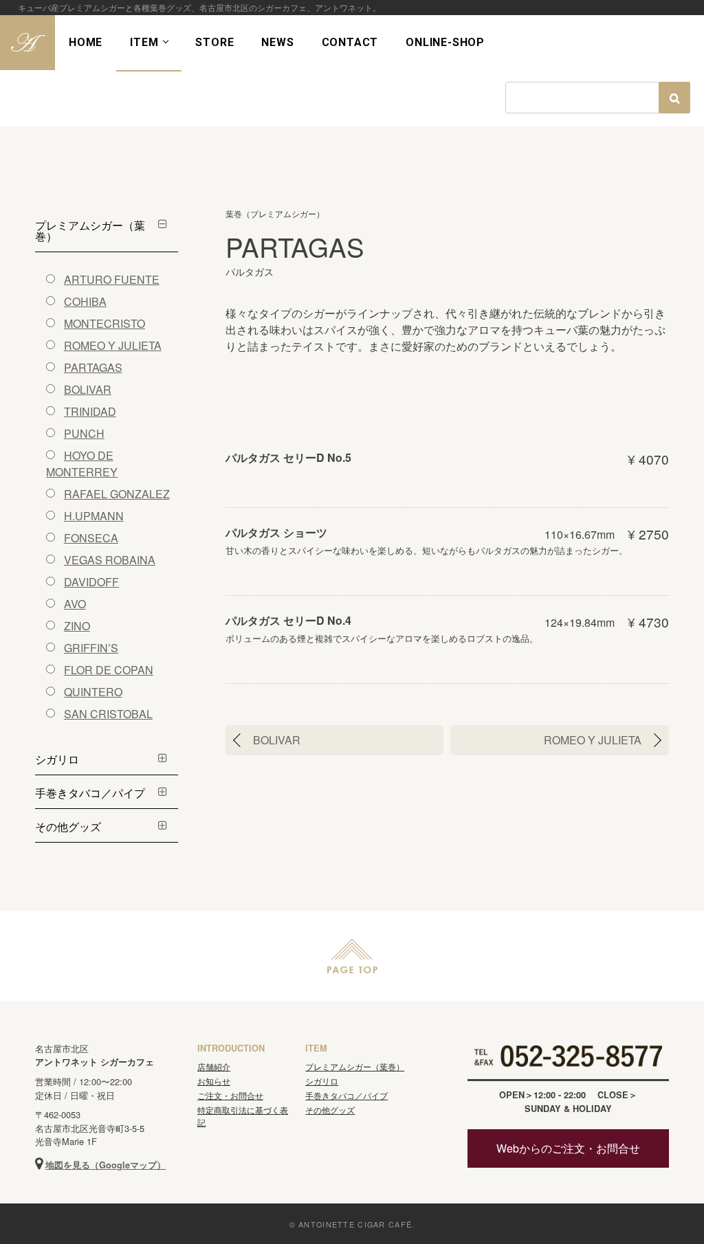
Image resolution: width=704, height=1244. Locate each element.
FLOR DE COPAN (108, 670)
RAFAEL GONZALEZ (117, 494)
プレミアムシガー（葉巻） (90, 230)
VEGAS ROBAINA (109, 560)
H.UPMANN (94, 516)
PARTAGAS (93, 367)
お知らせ (213, 1081)
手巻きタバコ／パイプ (90, 793)
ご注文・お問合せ (230, 1095)
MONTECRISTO (104, 323)
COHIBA (85, 301)
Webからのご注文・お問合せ (568, 1148)
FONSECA (91, 538)
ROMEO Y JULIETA (592, 740)
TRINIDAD (90, 411)
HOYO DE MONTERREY (82, 463)
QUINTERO (93, 692)
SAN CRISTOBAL (108, 714)
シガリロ (57, 759)
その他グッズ (68, 826)
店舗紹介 (213, 1066)
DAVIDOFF (91, 582)
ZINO (77, 626)
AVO (75, 604)
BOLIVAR (276, 740)
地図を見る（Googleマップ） (105, 1165)
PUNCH (84, 433)
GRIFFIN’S (91, 648)
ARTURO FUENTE (112, 279)
